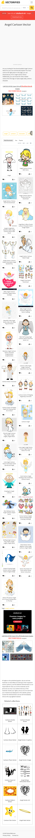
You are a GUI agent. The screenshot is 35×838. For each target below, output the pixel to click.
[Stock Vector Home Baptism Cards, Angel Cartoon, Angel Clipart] (25, 534)
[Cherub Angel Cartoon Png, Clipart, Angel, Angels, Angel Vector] (9, 424)
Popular (21, 140)
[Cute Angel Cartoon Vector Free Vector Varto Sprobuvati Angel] (9, 452)
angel (6, 134)
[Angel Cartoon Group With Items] (25, 158)
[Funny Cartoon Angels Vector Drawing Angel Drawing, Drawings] (25, 500)
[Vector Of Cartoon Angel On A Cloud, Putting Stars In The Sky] (9, 587)
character (22, 134)
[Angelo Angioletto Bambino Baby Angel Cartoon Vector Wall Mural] (9, 218)
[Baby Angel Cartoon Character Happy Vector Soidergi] (9, 280)
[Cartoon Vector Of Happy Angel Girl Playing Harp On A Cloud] (9, 397)
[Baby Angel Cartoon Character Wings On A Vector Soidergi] (25, 298)
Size (16, 140)
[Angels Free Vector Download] (25, 272)
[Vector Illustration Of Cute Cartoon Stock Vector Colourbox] (25, 561)
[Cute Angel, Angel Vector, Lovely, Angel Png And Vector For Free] (25, 437)
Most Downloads (8, 140)
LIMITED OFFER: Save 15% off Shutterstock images (17, 636)
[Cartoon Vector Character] (9, 371)
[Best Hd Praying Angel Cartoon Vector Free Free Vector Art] (25, 327)
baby (29, 134)
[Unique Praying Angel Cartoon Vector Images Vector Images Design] (9, 558)
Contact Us (15, 835)
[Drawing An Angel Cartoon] (9, 480)
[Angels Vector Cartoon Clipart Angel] (25, 244)
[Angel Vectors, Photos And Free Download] (9, 191)
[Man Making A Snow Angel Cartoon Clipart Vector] (9, 504)
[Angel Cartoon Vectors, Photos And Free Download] (25, 185)
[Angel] (9, 161)
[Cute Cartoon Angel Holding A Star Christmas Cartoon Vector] (25, 466)
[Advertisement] (17, 46)
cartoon (13, 134)
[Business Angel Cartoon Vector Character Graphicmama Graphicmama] (9, 340)
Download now (17, 17)
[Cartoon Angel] (25, 412)
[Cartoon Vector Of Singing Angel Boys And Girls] (25, 384)
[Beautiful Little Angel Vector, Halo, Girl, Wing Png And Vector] (9, 310)
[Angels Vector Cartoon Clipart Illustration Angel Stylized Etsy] (9, 249)
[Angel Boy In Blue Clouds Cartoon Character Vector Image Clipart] (25, 214)
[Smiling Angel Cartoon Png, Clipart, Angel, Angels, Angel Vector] (9, 529)
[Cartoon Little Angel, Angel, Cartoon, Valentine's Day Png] (25, 355)
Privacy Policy (6, 835)
